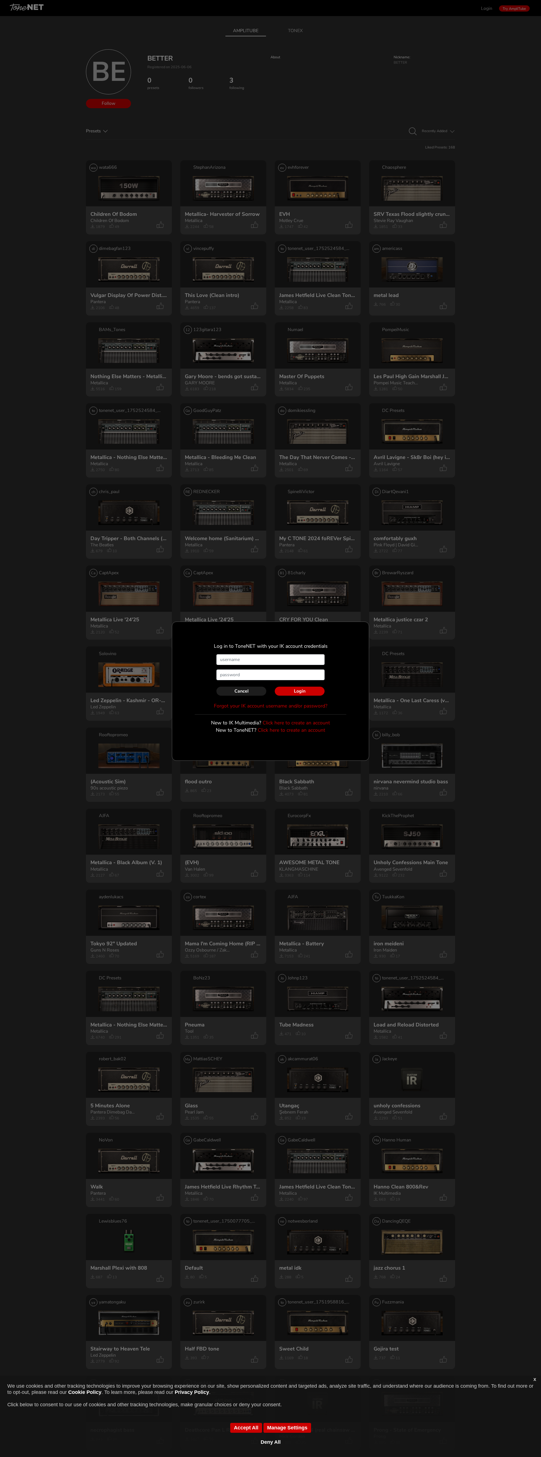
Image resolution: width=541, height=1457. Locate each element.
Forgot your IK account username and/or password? (270, 705)
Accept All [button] (246, 1428)
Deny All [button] (271, 1442)
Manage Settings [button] (287, 1428)
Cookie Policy (84, 1392)
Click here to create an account (296, 722)
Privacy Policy (192, 1392)
